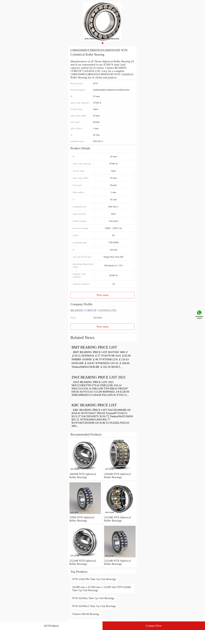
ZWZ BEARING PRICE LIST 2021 (99, 377)
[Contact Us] (199, 315)
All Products (51, 625)
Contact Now (154, 625)
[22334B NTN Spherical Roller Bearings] (120, 514)
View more (102, 295)
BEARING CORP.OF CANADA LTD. (93, 310)
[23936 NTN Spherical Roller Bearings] (85, 514)
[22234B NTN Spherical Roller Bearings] (120, 557)
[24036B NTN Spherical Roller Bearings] (85, 470)
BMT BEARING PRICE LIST (94, 347)
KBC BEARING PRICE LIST (94, 405)
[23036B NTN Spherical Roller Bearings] (120, 470)
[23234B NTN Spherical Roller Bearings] (85, 557)
